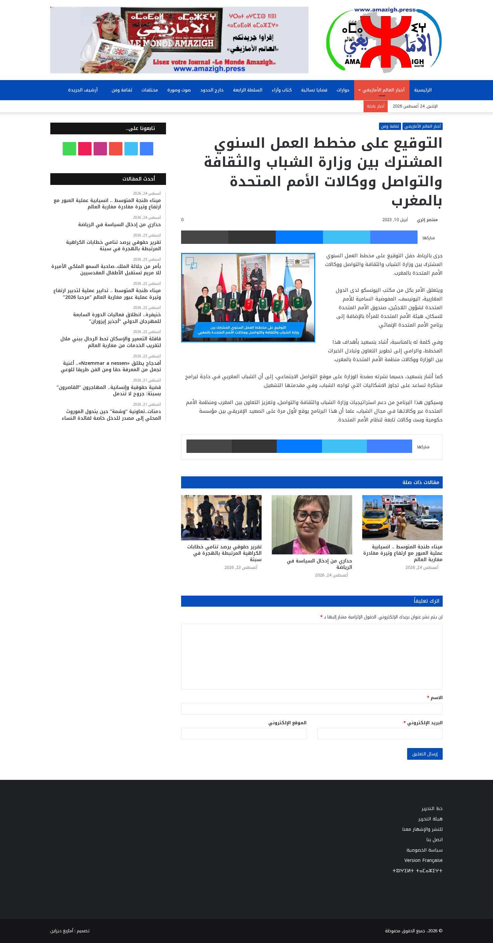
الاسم (435, 697)
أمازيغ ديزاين (61, 931)
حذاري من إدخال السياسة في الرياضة (319, 564)
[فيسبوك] (394, 237)
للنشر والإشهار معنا (422, 829)
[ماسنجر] (299, 237)
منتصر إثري (427, 219)
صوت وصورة (179, 90)
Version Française (423, 860)
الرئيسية (423, 90)
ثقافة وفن (122, 90)
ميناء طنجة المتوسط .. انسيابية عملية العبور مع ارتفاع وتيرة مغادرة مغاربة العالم (403, 553)
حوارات (343, 90)
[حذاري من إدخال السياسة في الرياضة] (312, 524)
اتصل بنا (434, 839)
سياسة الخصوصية (424, 850)
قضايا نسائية (314, 90)
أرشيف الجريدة (83, 90)
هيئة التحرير (431, 819)
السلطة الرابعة (247, 90)
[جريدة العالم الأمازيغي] (384, 40)
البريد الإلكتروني (423, 723)
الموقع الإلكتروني (287, 723)
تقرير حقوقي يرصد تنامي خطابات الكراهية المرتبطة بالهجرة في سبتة (224, 553)
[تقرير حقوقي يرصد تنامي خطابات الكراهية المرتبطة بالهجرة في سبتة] (221, 517)
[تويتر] (346, 237)
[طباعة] (204, 237)
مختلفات (150, 90)
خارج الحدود (212, 90)
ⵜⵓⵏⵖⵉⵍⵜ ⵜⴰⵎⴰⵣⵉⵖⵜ (417, 871)
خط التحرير (432, 808)
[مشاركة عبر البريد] (252, 237)
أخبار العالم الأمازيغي (383, 90)
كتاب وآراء (282, 90)
